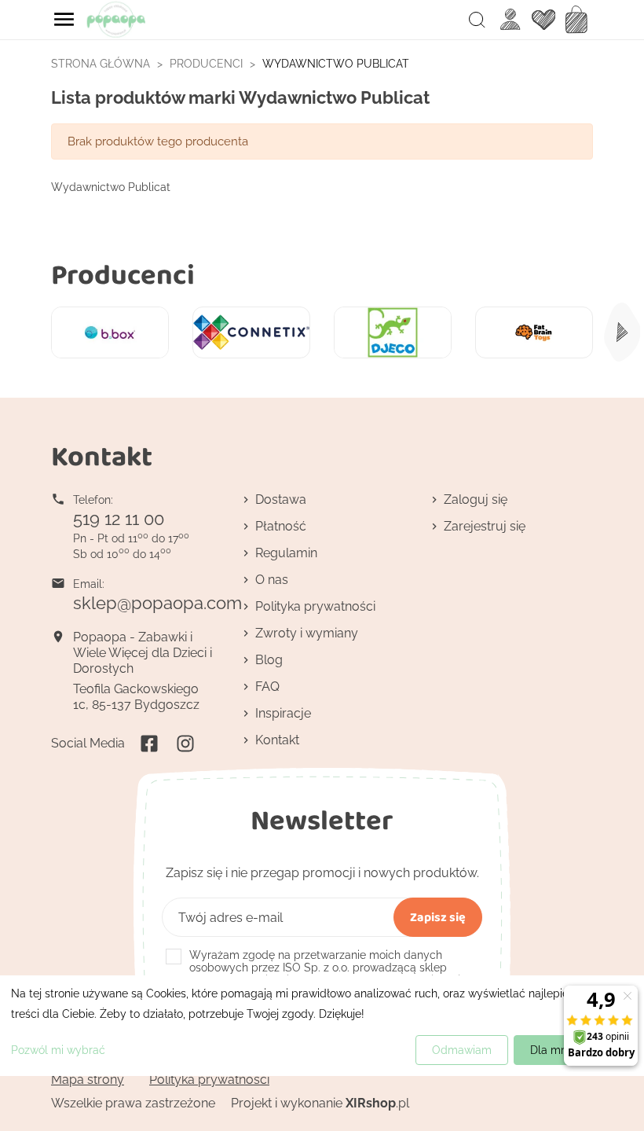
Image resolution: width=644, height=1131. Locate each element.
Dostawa (280, 499)
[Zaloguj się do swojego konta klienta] (510, 19)
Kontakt (277, 740)
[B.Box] (110, 332)
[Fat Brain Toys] (534, 332)
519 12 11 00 (118, 519)
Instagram (185, 743)
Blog (269, 659)
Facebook (149, 743)
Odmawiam (462, 1050)
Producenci (123, 274)
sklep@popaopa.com (157, 603)
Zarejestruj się (484, 526)
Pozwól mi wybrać (58, 1050)
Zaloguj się (475, 499)
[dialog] (322, 1025)
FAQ (267, 686)
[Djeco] (393, 332)
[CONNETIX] (251, 332)
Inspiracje (283, 713)
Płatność (280, 526)
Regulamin (286, 552)
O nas (271, 579)
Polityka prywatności (315, 606)
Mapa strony (87, 1079)
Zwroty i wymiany (306, 633)
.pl (377, 1103)
